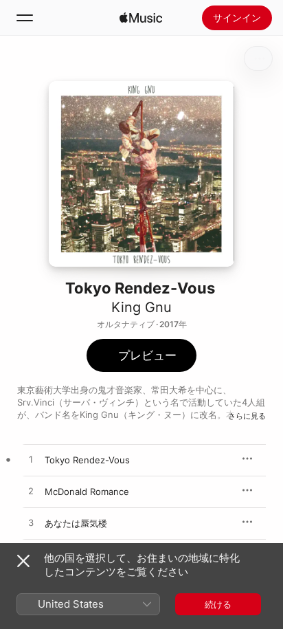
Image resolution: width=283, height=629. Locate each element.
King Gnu (141, 307)
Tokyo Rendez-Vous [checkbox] (87, 459)
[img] (141, 18)
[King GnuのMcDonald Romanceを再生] (31, 491)
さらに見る (247, 416)
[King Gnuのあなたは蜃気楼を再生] (31, 523)
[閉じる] (23, 561)
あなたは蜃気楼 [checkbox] (76, 523)
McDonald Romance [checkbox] (87, 491)
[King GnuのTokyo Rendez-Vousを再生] (31, 460)
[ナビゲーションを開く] (25, 18)
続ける (218, 604)
